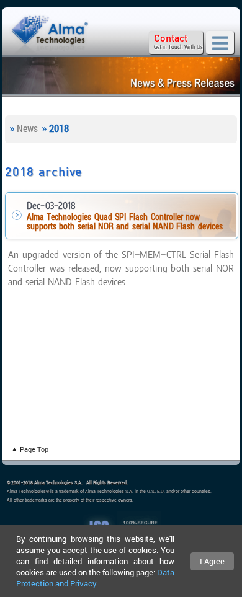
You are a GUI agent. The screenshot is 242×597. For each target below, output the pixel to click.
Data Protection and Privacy (95, 578)
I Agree (212, 561)
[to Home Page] (49, 35)
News (27, 128)
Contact (170, 38)
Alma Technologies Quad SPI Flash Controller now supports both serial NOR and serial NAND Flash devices (125, 222)
